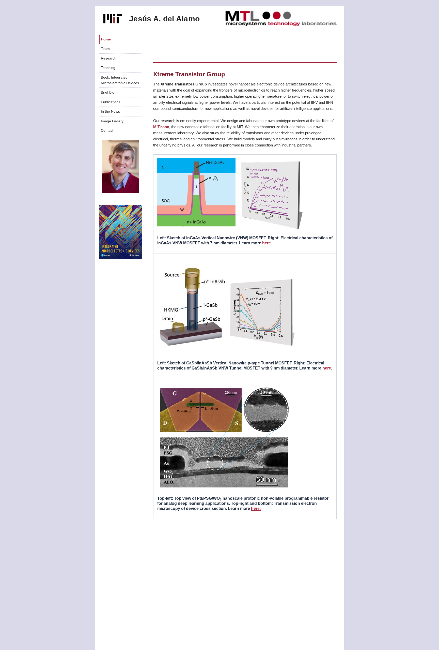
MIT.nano (161, 127)
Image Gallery (112, 121)
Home (106, 39)
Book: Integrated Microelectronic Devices (120, 80)
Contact (107, 130)
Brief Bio (107, 92)
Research (108, 58)
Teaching (108, 68)
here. (267, 243)
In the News (110, 111)
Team (105, 49)
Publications (110, 102)
